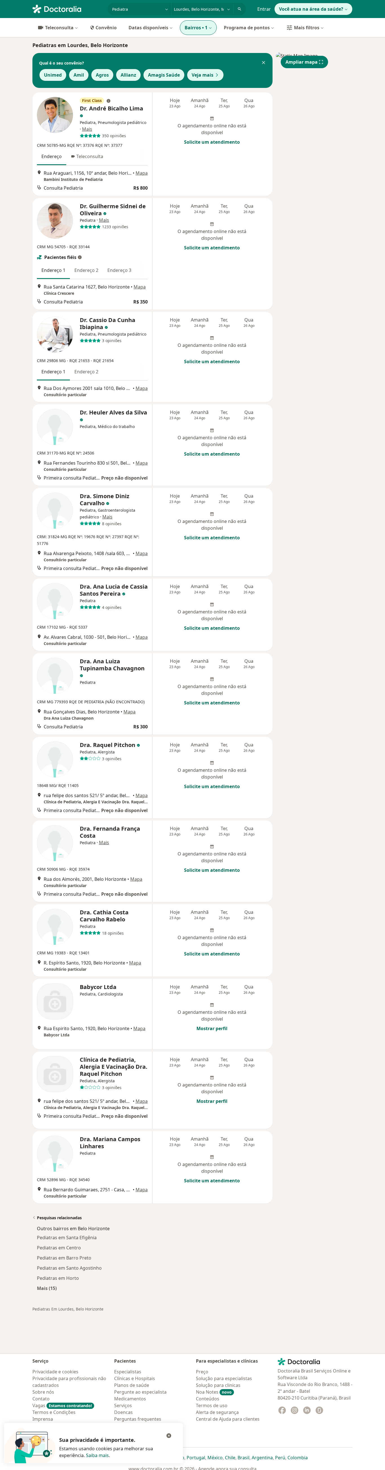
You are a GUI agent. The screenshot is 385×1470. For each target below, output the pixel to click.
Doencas (123, 1412)
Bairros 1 (196, 28)
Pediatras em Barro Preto (64, 1258)
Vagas (62, 1405)
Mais (87, 129)
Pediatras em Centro (59, 1248)
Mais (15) (47, 1288)
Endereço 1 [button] (53, 270)
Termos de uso (211, 1405)
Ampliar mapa (302, 62)
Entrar (264, 9)
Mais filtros (306, 28)
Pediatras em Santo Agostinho (69, 1268)
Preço (202, 1372)
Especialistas (127, 1372)
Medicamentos (130, 1399)
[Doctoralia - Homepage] (67, 8)
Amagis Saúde (164, 75)
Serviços (123, 1405)
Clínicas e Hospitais (134, 1378)
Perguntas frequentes (137, 1419)
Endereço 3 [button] (119, 270)
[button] (263, 63)
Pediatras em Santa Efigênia (67, 1237)
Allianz (128, 75)
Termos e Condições (54, 1412)
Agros (102, 75)
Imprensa (42, 1419)
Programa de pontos (247, 28)
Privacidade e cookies (55, 1372)
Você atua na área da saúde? (311, 9)
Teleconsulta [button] (89, 156)
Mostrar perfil (211, 1028)
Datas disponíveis (148, 28)
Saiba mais (97, 1455)
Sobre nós (43, 1392)
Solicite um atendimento (212, 142)
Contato (41, 1399)
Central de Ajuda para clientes (228, 1419)
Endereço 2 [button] (86, 270)
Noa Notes (214, 1392)
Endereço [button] (51, 156)
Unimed (53, 75)
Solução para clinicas (218, 1385)
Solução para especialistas (224, 1378)
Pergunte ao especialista (140, 1392)
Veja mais (202, 75)
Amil (79, 75)
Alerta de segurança (217, 1412)
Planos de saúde (131, 1385)
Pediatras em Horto (58, 1278)
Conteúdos (207, 1399)
